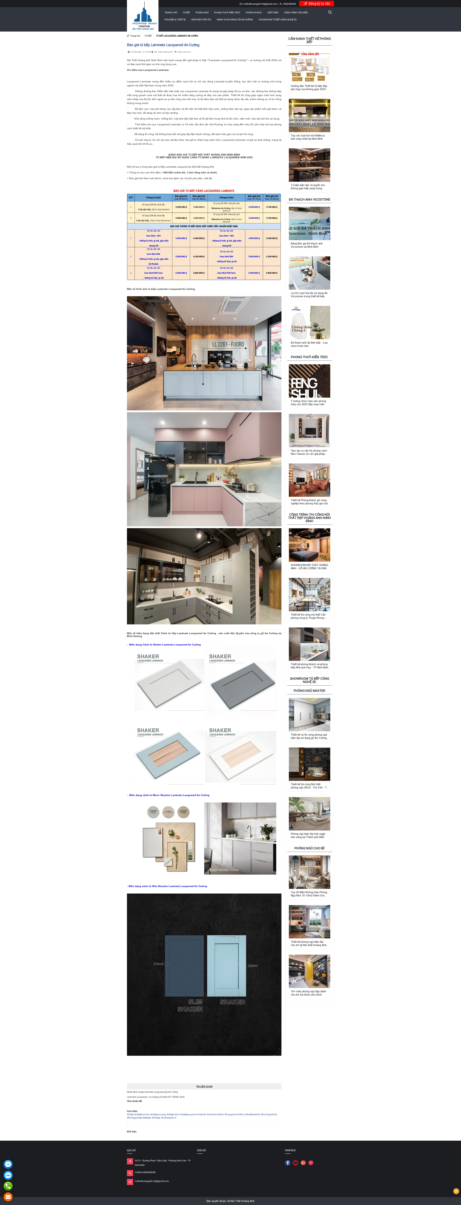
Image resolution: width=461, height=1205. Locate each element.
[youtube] (296, 1162)
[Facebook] (288, 1162)
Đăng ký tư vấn (319, 3)
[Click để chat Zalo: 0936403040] (8, 1175)
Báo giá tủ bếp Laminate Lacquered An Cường (163, 45)
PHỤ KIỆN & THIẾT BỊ (175, 19)
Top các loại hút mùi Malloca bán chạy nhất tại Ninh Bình (308, 137)
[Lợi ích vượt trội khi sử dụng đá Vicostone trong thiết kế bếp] (309, 273)
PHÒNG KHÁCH (254, 12)
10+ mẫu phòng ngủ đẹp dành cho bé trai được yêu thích (308, 993)
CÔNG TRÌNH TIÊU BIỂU (296, 12)
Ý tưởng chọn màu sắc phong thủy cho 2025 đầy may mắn (308, 402)
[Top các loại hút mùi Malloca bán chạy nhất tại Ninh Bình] (309, 115)
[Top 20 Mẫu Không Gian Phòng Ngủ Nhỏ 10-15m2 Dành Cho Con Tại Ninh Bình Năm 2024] (309, 872)
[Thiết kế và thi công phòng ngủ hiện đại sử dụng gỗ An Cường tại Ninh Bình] (309, 714)
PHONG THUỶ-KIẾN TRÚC (227, 12)
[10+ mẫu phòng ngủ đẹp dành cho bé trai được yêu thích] (309, 971)
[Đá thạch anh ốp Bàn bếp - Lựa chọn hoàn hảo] (309, 322)
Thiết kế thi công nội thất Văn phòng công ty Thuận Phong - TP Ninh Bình (308, 616)
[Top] (456, 1191)
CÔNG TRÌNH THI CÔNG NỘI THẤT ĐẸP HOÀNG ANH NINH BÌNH (309, 518)
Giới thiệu (273, 12)
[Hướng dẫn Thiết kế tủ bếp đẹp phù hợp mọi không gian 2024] (309, 66)
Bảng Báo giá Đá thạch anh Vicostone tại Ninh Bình (307, 245)
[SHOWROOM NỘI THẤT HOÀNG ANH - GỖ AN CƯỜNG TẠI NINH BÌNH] (309, 545)
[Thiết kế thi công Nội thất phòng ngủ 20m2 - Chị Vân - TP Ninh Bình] (309, 764)
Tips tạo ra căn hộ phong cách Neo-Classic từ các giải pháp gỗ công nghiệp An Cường (309, 452)
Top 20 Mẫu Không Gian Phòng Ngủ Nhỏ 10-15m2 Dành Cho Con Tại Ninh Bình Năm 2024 (309, 894)
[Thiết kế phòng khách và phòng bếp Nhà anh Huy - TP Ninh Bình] (309, 644)
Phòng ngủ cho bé (309, 848)
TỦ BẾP (186, 12)
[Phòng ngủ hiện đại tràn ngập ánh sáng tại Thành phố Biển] (309, 813)
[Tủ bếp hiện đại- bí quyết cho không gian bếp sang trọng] (309, 165)
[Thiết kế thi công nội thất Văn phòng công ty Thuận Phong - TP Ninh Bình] (309, 594)
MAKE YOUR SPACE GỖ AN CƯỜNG (235, 19)
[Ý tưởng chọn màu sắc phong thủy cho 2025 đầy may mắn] (309, 381)
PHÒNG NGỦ (202, 12)
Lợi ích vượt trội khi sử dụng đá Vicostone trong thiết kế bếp (309, 294)
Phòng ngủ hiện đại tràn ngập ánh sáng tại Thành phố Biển (308, 835)
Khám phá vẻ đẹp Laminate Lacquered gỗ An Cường (152, 1092)
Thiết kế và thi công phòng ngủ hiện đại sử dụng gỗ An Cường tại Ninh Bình (309, 736)
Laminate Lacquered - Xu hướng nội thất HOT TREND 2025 (156, 1097)
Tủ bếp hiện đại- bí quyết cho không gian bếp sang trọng (308, 186)
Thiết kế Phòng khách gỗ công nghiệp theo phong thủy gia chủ (309, 502)
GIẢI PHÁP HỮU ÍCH (201, 19)
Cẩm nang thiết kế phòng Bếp (309, 40)
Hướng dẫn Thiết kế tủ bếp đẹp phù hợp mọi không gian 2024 (309, 87)
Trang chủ (171, 12)
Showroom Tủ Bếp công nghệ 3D (278, 19)
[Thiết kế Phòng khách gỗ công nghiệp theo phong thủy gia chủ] (309, 480)
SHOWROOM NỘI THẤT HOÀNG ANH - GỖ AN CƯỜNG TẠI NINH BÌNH (309, 566)
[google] (304, 1162)
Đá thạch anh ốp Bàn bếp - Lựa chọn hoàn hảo (309, 344)
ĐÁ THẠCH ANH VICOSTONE (309, 199)
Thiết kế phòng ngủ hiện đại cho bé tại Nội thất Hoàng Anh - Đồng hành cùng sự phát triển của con (309, 943)
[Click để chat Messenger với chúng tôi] (8, 1164)
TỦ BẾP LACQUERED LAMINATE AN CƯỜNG (177, 36)
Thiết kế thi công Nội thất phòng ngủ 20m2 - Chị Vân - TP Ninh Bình (309, 786)
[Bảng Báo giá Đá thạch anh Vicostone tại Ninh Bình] (309, 223)
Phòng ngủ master (309, 691)
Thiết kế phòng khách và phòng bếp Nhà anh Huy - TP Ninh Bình (309, 666)
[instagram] (311, 1162)
